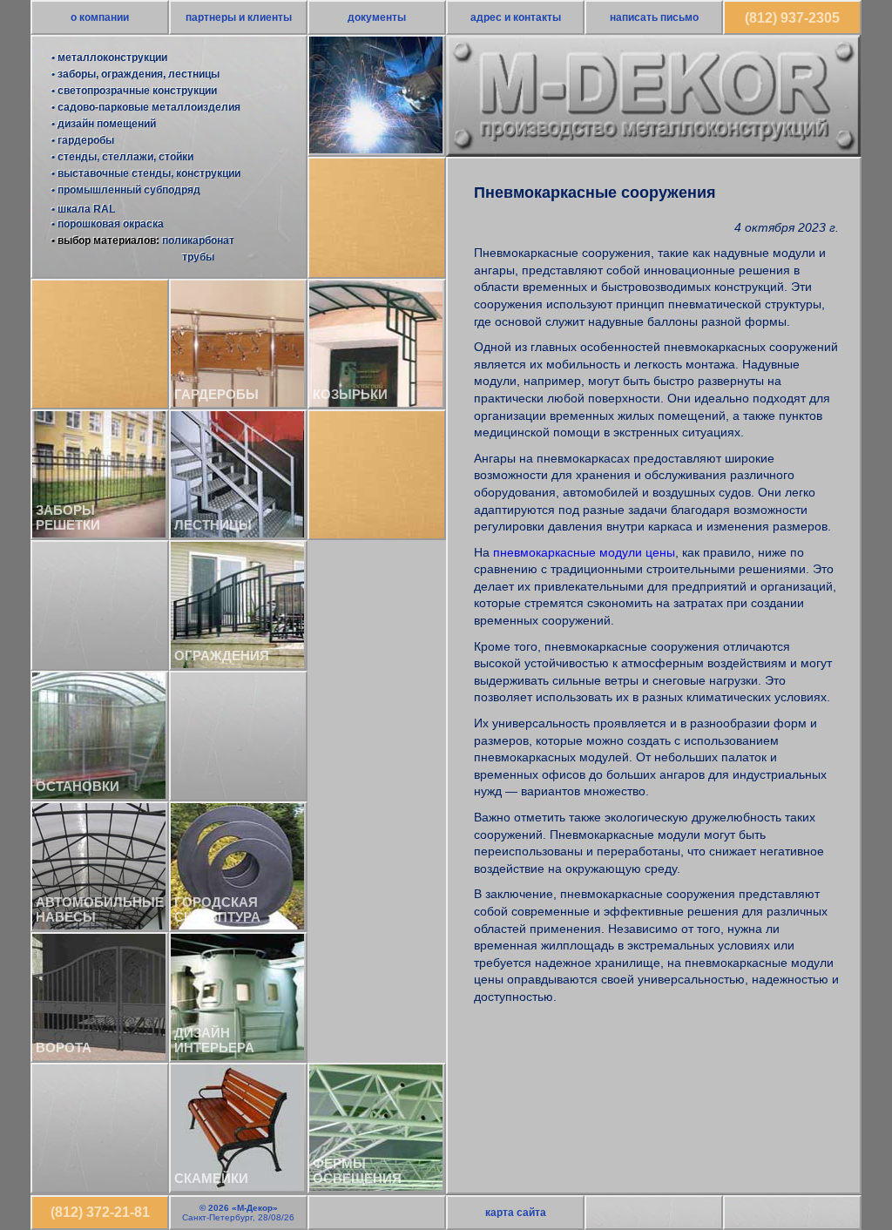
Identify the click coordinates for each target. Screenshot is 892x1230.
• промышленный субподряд (125, 190)
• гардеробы (82, 140)
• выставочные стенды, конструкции (145, 173)
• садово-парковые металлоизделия (145, 107)
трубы (198, 257)
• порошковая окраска (107, 224)
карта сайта (515, 1212)
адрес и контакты (515, 17)
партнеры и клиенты (239, 17)
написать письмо (654, 17)
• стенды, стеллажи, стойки (122, 157)
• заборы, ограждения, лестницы (135, 74)
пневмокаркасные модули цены (584, 552)
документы (377, 17)
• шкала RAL (83, 209)
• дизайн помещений (103, 124)
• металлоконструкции (109, 57)
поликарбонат (198, 240)
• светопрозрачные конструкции (134, 90)
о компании (100, 17)
